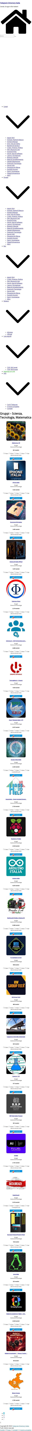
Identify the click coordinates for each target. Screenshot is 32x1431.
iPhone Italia (16, 482)
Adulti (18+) (11, 138)
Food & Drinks (12, 152)
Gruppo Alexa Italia (16, 759)
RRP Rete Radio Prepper (16, 1116)
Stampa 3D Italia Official (16, 562)
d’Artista (10, 332)
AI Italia (16, 1155)
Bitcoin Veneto (16, 1393)
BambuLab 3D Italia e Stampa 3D (16, 918)
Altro (8, 175)
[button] (18, 136)
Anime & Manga (12, 142)
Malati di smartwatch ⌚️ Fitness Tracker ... (16, 1353)
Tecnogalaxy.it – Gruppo (16, 680)
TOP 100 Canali (12, 367)
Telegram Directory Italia (10, 3)
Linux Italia (16, 1274)
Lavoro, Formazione (13, 156)
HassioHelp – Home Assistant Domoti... (16, 799)
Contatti (10, 409)
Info (5, 373)
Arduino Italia (16, 878)
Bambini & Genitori (13, 146)
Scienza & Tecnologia (14, 163)
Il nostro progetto (13, 407)
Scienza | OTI (16, 1076)
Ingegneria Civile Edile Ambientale (16, 1037)
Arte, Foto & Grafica (13, 144)
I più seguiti (7, 336)
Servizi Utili (10, 165)
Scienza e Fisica (16, 601)
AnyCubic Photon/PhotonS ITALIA (16, 1234)
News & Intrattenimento (15, 160)
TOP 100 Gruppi (12, 369)
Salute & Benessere (13, 162)
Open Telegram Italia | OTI (16, 720)
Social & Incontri (12, 169)
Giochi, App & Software (14, 154)
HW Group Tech (16, 997)
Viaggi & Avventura (13, 173)
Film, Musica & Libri (13, 150)
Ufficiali (9, 334)
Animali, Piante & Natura (15, 140)
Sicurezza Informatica (16, 522)
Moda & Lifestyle (12, 158)
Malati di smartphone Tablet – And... (16, 1314)
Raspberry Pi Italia (16, 839)
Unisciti (17, 459)
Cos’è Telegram (12, 405)
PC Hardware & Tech (16, 957)
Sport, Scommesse (13, 171)
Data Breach (16, 1195)
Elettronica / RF (16, 443)
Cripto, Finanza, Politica (15, 148)
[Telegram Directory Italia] (16, 34)
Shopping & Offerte (13, 167)
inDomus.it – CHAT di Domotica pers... (16, 641)
